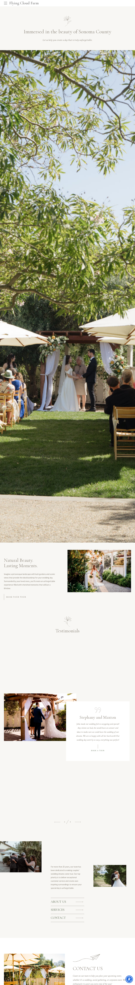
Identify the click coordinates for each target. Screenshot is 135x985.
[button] (57, 536)
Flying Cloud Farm (24, 3)
